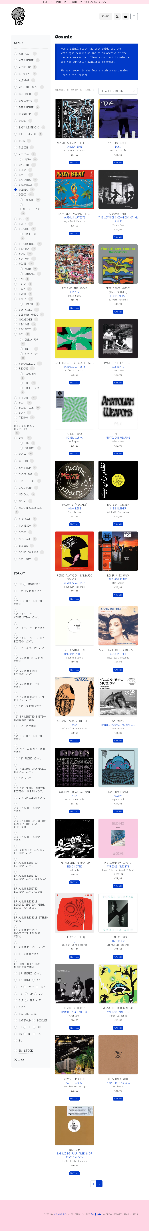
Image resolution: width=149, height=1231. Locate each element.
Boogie (29, 199)
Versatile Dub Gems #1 (118, 1008)
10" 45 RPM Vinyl (30, 591)
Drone (22, 120)
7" (20, 986)
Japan (22, 284)
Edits (22, 223)
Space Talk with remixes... (118, 650)
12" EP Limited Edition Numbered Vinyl (30, 718)
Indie (28, 348)
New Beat (25, 329)
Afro (28, 159)
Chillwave (25, 100)
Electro (24, 228)
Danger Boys (74, 146)
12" (21, 993)
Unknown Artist (74, 653)
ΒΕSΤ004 (74, 1149)
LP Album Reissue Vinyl (30, 947)
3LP (21, 1000)
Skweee (23, 545)
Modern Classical (30, 507)
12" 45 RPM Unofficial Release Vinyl (29, 698)
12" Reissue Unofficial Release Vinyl (30, 770)
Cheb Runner (118, 508)
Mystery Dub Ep (118, 142)
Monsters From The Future (74, 142)
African (24, 154)
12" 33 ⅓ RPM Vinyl (32, 647)
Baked (22, 174)
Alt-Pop (24, 80)
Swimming (118, 720)
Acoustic (25, 67)
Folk (22, 140)
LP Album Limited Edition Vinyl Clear (28, 890)
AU (39, 1027)
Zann (74, 724)
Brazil (29, 304)
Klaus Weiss (118, 296)
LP (31, 993)
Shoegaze (25, 539)
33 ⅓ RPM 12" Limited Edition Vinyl (29, 851)
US (39, 1033)
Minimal (24, 494)
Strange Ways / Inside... (74, 720)
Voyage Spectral (74, 1078)
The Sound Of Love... (118, 862)
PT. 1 (118, 433)
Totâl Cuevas (118, 937)
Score (22, 532)
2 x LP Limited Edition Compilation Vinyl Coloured (30, 824)
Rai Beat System (118, 504)
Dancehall (31, 373)
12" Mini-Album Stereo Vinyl (29, 750)
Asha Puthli (118, 653)
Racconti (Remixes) (74, 504)
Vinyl (22, 1007)
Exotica (24, 248)
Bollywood (25, 93)
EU (20, 1040)
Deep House (26, 107)
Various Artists (74, 217)
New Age (24, 324)
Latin (22, 298)
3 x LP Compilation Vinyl (27, 838)
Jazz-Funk (25, 487)
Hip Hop (24, 258)
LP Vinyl (25, 980)
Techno (23, 417)
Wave (22, 437)
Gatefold (25, 1020)
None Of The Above (74, 288)
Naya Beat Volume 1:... (74, 213)
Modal (22, 501)
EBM (27, 443)
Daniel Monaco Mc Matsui (118, 724)
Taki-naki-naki (118, 791)
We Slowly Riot (118, 1078)
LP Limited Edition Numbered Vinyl (27, 966)
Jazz (22, 289)
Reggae (23, 368)
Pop (21, 334)
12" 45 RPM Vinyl (30, 706)
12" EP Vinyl (28, 726)
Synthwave (25, 559)
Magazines (25, 319)
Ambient (24, 165)
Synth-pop (31, 353)
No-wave (30, 448)
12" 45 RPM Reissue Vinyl (27, 686)
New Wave (25, 518)
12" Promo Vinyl (30, 758)
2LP (41, 993)
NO (29, 1033)
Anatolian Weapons (118, 437)
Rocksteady (32, 388)
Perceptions (74, 433)
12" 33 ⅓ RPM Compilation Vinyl (26, 616)
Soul (22, 402)
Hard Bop (25, 467)
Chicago (30, 273)
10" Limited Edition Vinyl (28, 603)
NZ (38, 980)
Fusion (23, 147)
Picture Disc (28, 1013)
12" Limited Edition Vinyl (28, 738)
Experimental (28, 134)
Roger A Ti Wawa (118, 575)
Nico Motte (74, 866)
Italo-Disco (27, 480)
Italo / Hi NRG (30, 209)
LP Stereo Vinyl (30, 973)
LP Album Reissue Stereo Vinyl (31, 919)
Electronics (27, 243)
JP (29, 1027)
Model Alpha (74, 437)
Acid (28, 268)
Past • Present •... (118, 362)
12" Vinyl (25, 778)
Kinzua (74, 292)
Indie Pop (25, 474)
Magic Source (74, 1082)
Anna (74, 795)
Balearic (25, 179)
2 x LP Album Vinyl (32, 797)
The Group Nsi (118, 579)
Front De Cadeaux (118, 1082)
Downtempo (25, 114)
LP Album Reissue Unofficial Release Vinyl (27, 933)
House (22, 263)
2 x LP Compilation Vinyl (27, 809)
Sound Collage (28, 552)
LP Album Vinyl (29, 954)
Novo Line (74, 508)
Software (118, 366)
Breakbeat (25, 184)
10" (43, 986)
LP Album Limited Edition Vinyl (25, 864)
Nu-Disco (25, 525)
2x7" (31, 986)
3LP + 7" (35, 1000)
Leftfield (25, 309)
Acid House (26, 60)
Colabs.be (60, 1214)
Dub (21, 218)
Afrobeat (25, 73)
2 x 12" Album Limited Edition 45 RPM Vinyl (29, 790)
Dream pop (31, 339)
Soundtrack (26, 407)
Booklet (42, 1020)
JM (20, 584)
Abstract (25, 53)
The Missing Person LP (74, 862)
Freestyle (31, 234)
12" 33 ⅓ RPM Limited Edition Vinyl (29, 640)
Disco (22, 194)
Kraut (22, 294)
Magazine (34, 584)
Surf (22, 412)
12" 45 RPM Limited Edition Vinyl (27, 673)
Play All (74, 162)
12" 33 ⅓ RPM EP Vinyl (29, 628)
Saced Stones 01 (74, 650)
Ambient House (28, 87)
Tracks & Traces (74, 1008)
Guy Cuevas (118, 941)
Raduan (118, 795)
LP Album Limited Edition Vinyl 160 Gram (30, 877)
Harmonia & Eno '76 (74, 1011)
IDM (21, 279)
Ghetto (23, 460)
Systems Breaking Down (74, 791)
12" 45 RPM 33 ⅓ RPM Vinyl (28, 659)
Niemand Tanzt (118, 213)
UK (20, 1033)
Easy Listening (29, 127)
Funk (22, 253)
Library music (28, 314)
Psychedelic (27, 363)
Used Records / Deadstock (24, 427)
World (22, 453)
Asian (22, 169)
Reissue (24, 397)
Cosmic (23, 189)
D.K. (118, 146)
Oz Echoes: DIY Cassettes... (74, 362)
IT (20, 1027)
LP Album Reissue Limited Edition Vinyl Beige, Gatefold (29, 904)
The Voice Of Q (74, 937)
